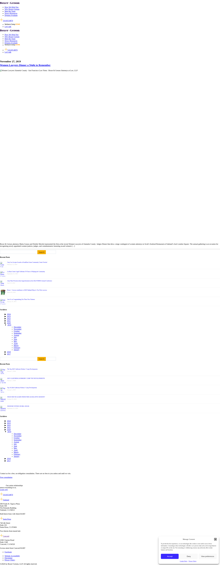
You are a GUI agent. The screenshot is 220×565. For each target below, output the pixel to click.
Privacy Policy (193, 561)
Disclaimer (8, 558)
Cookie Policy (183, 561)
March (16, 346)
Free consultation (6, 477)
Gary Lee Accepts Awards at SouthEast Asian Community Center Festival (27, 262)
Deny (189, 556)
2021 (9, 321)
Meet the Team (10, 11)
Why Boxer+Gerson (12, 9)
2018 (9, 352)
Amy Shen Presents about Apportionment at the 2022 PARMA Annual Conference (29, 281)
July (15, 337)
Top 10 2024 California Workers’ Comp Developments (22, 387)
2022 (9, 319)
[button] (215, 539)
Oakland (6, 500)
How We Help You (11, 7)
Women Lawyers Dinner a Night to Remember (25, 65)
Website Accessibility (12, 556)
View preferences (207, 556)
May (15, 341)
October (17, 331)
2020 (9, 323)
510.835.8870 (8, 21)
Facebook (8, 552)
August (16, 335)
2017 (9, 354)
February (17, 348)
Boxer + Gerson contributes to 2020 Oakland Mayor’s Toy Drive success (27, 290)
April (16, 343)
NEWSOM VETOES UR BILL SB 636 (18, 406)
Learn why (4, 490)
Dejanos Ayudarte (11, 15)
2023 (9, 316)
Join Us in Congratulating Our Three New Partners (21, 299)
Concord (6, 536)
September (17, 333)
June (15, 339)
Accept (169, 556)
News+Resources (11, 13)
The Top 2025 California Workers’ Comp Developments (22, 369)
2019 (9, 325)
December (17, 327)
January (16, 350)
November (17, 329)
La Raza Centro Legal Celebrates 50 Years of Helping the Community (26, 271)
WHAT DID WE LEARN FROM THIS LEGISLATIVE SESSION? (26, 397)
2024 (9, 314)
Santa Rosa (7, 519)
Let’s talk (8, 27)
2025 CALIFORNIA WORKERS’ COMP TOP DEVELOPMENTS (26, 378)
